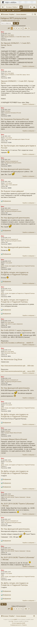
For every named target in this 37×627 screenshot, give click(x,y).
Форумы (21, 7)
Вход (10, 10)
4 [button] (18, 28)
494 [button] (26, 28)
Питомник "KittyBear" (12, 7)
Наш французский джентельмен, (12, 162)
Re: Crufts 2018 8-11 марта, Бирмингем (16, 330)
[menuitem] (35, 14)
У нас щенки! (8, 137)
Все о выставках (9, 35)
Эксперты (7, 111)
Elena (2, 32)
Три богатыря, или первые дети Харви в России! (16, 139)
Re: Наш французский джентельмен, (15, 169)
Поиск (4, 10)
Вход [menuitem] (31, 7)
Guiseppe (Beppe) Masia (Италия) (13, 432)
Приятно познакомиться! (11, 161)
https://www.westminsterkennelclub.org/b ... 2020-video (17, 365)
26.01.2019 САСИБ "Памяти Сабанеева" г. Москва (17, 497)
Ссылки (3, 7)
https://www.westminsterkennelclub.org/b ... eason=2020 (18, 371)
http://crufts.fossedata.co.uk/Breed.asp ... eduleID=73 (17, 343)
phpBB (15, 619)
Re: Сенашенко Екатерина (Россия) (15, 119)
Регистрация (17, 10)
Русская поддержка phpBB (18, 623)
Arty (12, 621)
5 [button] (21, 28)
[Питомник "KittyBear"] (18, 2)
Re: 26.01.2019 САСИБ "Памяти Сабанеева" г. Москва (18, 505)
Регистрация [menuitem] (35, 7)
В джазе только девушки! (10, 184)
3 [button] (16, 28)
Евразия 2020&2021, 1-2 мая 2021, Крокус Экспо (17, 36)
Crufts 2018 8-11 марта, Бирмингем (13, 324)
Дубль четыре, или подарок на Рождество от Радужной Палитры (18, 266)
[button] (8, 28)
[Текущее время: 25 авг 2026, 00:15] (32, 14)
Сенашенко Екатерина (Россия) (12, 112)
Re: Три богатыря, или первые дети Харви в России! (18, 147)
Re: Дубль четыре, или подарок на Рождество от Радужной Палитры (14, 273)
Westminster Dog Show (10, 353)
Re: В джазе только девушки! (12, 191)
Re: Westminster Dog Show (11, 359)
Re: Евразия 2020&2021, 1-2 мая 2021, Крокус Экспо (16, 44)
